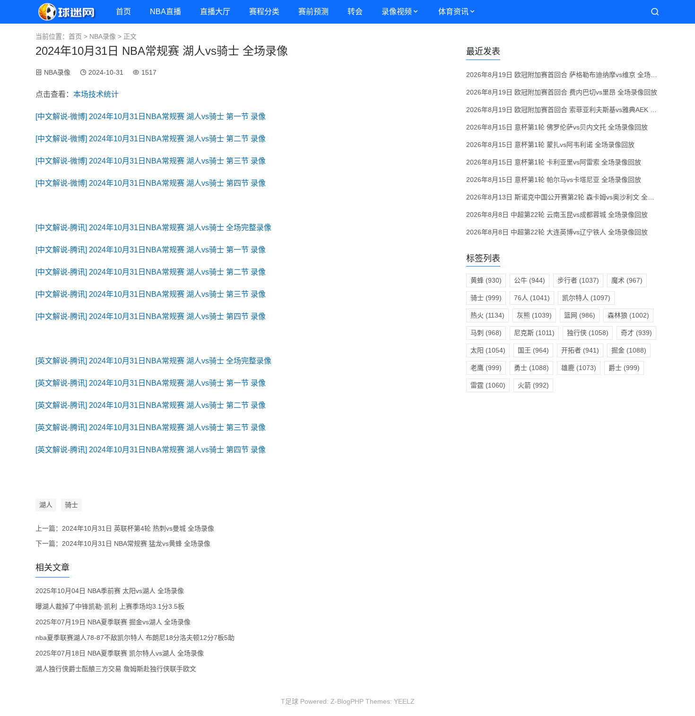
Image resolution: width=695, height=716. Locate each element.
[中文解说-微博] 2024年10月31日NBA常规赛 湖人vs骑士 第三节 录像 (150, 161)
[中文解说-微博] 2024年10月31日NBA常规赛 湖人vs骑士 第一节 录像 (150, 116)
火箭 (533, 385)
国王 (533, 350)
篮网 (579, 315)
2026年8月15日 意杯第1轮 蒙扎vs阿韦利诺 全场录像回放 (550, 144)
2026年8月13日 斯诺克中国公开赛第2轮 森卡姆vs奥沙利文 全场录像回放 (573, 197)
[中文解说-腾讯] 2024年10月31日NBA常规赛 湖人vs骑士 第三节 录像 (150, 294)
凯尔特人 (586, 298)
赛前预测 (313, 12)
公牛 (529, 280)
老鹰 (486, 367)
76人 (532, 298)
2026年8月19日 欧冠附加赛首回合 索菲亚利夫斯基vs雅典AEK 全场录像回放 (578, 109)
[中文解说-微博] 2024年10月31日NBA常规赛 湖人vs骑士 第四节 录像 (150, 183)
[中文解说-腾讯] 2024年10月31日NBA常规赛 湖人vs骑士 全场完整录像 (153, 228)
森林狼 (628, 315)
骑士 (71, 505)
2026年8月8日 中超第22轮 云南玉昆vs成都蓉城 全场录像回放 (557, 214)
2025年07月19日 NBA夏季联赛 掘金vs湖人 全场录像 (113, 622)
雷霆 (487, 385)
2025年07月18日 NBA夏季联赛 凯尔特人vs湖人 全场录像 (119, 653)
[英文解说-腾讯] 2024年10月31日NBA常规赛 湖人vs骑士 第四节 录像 (150, 450)
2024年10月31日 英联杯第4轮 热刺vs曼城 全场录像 (138, 528)
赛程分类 (264, 12)
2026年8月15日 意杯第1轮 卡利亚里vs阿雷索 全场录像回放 (553, 162)
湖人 (45, 505)
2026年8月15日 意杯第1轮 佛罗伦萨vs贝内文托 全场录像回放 (557, 127)
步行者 (578, 280)
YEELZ (404, 701)
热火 (487, 315)
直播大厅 (215, 12)
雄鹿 (578, 367)
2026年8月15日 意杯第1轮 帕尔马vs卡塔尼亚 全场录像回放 (553, 179)
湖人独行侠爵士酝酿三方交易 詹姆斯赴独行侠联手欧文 (115, 669)
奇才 (636, 332)
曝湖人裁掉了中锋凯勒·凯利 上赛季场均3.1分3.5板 (109, 606)
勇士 (531, 367)
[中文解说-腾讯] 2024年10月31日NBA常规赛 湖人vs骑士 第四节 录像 (150, 316)
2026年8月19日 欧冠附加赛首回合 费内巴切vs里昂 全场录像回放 (561, 92)
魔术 (627, 280)
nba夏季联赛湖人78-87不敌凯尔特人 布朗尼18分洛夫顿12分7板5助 (135, 637)
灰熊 (534, 315)
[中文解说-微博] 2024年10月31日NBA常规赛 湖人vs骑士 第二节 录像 (150, 139)
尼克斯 (534, 332)
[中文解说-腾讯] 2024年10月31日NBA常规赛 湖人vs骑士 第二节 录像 (150, 272)
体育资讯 (453, 12)
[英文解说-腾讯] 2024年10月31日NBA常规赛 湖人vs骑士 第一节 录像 (150, 383)
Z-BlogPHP (347, 701)
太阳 (487, 350)
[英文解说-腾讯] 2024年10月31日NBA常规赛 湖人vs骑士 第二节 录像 (150, 405)
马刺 (486, 332)
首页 (123, 12)
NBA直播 (165, 12)
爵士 (624, 367)
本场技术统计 (96, 94)
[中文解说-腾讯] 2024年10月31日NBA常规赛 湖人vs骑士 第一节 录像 (150, 250)
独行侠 (587, 332)
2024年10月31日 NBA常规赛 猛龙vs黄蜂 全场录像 (136, 543)
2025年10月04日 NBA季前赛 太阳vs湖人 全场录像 (109, 591)
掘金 (628, 350)
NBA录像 (102, 36)
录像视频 (397, 12)
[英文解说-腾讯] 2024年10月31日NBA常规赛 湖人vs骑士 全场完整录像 (153, 361)
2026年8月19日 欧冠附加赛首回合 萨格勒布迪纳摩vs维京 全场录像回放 (571, 74)
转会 (355, 12)
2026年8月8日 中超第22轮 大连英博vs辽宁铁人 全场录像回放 (557, 232)
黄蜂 (486, 280)
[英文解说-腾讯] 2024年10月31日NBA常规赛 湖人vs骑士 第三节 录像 (150, 427)
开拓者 (580, 350)
